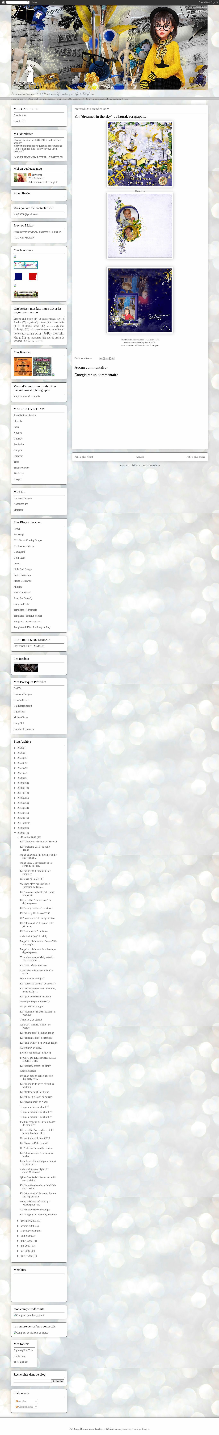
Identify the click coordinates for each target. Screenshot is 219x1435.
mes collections (37, 329)
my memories (34, 337)
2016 (20, 798)
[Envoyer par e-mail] (100, 358)
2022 (20, 768)
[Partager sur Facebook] (109, 358)
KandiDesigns (21, 503)
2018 (20, 788)
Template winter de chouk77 (34, 1107)
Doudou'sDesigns (23, 498)
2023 (20, 762)
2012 (20, 817)
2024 (20, 758)
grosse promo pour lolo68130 (35, 1001)
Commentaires (25, 1406)
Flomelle (18, 421)
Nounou (18, 432)
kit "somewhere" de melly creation (37, 918)
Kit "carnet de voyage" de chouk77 (38, 983)
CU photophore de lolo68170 (35, 1138)
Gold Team (19, 557)
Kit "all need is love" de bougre (36, 1097)
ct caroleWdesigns (47, 319)
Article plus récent (84, 456)
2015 (20, 803)
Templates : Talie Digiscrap (27, 621)
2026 (20, 748)
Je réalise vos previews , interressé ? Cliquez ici (37, 231)
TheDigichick (21, 1361)
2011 (20, 823)
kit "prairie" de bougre (31, 1006)
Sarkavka (18, 456)
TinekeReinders (21, 467)
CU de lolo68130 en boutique (35, 1209)
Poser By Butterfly (23, 598)
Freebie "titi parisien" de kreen (35, 1052)
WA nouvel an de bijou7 (32, 978)
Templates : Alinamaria (25, 609)
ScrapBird (19, 723)
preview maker (34, 341)
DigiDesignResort (23, 705)
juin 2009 (26, 1245)
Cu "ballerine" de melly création (36, 1148)
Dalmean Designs (23, 694)
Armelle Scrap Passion (25, 415)
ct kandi (42, 322)
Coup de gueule (28, 1070)
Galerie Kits (20, 115)
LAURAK (151, 342)
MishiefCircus (21, 717)
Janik (16, 427)
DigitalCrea (19, 711)
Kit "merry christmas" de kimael (36, 908)
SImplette (18, 509)
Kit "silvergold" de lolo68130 (35, 913)
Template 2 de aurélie (31, 1019)
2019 (20, 783)
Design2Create (21, 700)
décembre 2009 (29, 837)
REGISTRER (56, 157)
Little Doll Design (23, 569)
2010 (20, 828)
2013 (20, 813)
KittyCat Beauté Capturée (27, 396)
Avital (17, 528)
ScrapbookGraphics (24, 729)
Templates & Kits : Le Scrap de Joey (32, 627)
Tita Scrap (19, 473)
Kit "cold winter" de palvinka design (38, 1042)
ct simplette (57, 322)
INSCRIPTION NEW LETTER (30, 157)
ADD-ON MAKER (24, 237)
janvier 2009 (27, 1256)
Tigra (16, 461)
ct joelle (30, 322)
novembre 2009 (29, 1220)
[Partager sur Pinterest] (112, 358)
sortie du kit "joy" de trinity (34, 936)
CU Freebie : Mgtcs (24, 546)
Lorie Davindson (22, 575)
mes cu (51, 329)
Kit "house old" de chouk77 (34, 1143)
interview (51, 326)
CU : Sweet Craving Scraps (28, 540)
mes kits (34, 333)
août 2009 (26, 1235)
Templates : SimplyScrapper (28, 615)
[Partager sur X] (106, 358)
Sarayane (18, 450)
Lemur (17, 563)
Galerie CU (19, 121)
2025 (20, 753)
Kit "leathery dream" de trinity (35, 1065)
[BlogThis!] (103, 358)
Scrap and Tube (21, 604)
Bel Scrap (19, 534)
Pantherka (19, 444)
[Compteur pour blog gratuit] (29, 1315)
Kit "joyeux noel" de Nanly (34, 1101)
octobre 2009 (27, 1226)
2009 (20, 833)
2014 (20, 808)
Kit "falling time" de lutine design (37, 1032)
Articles (22, 1401)
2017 (20, 792)
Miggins (18, 586)
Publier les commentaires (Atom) (146, 465)
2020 (20, 778)
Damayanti (19, 551)
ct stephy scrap (30, 326)
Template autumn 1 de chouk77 (36, 1117)
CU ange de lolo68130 (31, 879)
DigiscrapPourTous (23, 1350)
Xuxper (17, 479)
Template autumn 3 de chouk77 (36, 1112)
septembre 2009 (29, 1231)
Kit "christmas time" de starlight (36, 1037)
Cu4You (18, 688)
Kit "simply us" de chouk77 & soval (38, 841)
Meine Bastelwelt (22, 580)
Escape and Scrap (23, 318)
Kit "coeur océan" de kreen (34, 931)
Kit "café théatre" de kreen (33, 965)
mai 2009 (26, 1251)
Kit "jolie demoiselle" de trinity (35, 996)
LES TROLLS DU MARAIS (29, 646)
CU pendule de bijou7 (31, 1047)
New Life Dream (22, 592)
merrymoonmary (125, 1428)
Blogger (145, 1428)
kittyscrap (37, 174)
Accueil (140, 456)
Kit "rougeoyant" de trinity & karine (38, 1214)
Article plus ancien (196, 456)
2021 (20, 773)
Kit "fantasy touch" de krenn (34, 1092)
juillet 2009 (27, 1240)
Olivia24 (18, 438)
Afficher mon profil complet (42, 182)
